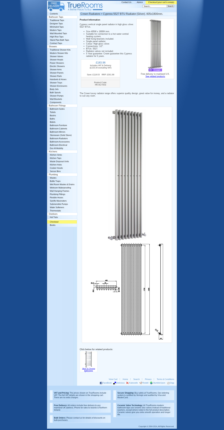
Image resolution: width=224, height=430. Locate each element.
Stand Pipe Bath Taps (59, 40)
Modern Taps (55, 30)
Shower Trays (56, 83)
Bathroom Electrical (58, 145)
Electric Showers (57, 66)
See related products (155, 76)
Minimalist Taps (57, 27)
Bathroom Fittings (57, 106)
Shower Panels (56, 73)
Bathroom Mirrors (57, 132)
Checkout (54, 222)
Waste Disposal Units (59, 161)
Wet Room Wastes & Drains (62, 184)
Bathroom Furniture (58, 125)
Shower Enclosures (58, 86)
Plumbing (53, 174)
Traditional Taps (57, 20)
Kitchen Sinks (56, 155)
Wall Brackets (56, 99)
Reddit (145, 383)
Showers (53, 46)
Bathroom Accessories (60, 142)
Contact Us (126, 2)
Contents (54, 14)
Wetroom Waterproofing (60, 188)
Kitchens (53, 151)
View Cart (113, 379)
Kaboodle (133, 383)
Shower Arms (56, 69)
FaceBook (107, 383)
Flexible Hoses (56, 197)
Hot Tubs (54, 217)
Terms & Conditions (165, 379)
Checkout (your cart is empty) (161, 2)
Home (125, 379)
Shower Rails (56, 76)
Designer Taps (56, 23)
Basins (53, 115)
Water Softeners (57, 207)
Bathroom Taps (56, 17)
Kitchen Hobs (56, 165)
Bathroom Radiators (59, 138)
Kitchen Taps (55, 158)
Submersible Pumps (59, 204)
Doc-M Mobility (56, 148)
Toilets (53, 112)
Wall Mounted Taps (58, 33)
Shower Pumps (56, 96)
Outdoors (53, 214)
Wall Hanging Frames (59, 191)
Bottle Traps (55, 181)
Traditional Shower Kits (60, 50)
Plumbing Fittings (57, 194)
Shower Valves (56, 56)
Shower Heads (56, 60)
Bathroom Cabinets (58, 129)
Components (55, 102)
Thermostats (55, 211)
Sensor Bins (55, 171)
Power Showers (57, 63)
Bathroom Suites (57, 109)
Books (52, 225)
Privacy (148, 379)
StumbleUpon (159, 383)
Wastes (53, 178)
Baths (52, 119)
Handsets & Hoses (58, 79)
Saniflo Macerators (58, 201)
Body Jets (54, 89)
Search (136, 379)
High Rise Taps (56, 37)
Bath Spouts (55, 92)
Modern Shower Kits (59, 53)
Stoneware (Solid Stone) (61, 135)
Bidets (52, 122)
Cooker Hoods (56, 168)
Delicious (120, 383)
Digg (172, 383)
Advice (140, 2)
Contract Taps (56, 43)
